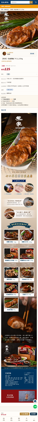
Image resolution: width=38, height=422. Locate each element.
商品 (11, 420)
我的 (27, 420)
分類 (19, 420)
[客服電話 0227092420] (35, 401)
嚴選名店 (6, 9)
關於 (34, 420)
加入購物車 (25, 414)
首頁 (4, 420)
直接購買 (33, 414)
